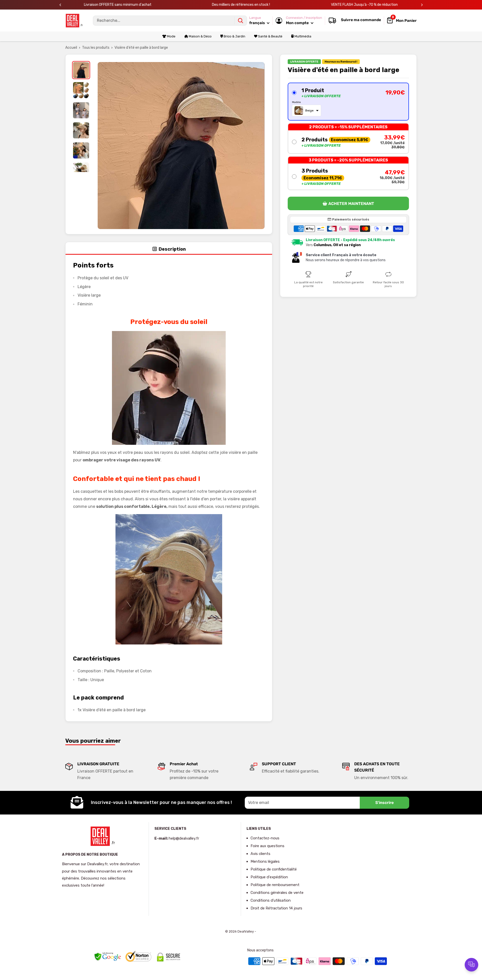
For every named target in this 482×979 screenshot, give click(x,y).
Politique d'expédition (269, 877)
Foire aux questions (267, 846)
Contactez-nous (265, 838)
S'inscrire (384, 802)
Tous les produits (95, 47)
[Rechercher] (240, 20)
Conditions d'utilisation (271, 900)
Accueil (71, 47)
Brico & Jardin (234, 36)
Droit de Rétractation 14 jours (276, 908)
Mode (170, 36)
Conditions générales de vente (277, 892)
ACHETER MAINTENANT (351, 203)
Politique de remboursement (275, 885)
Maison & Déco (200, 36)
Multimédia (302, 36)
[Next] (421, 5)
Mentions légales (265, 861)
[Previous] (60, 5)
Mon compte (298, 23)
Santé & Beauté (269, 36)
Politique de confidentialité (274, 869)
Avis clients (260, 853)
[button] (348, 102)
